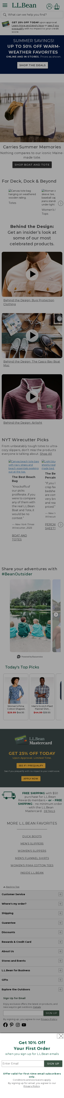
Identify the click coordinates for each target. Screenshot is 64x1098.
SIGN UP (53, 1063)
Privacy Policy (32, 1086)
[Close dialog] (60, 1036)
